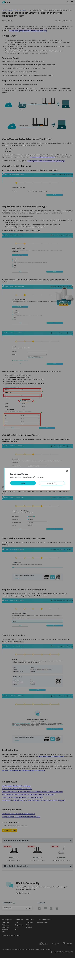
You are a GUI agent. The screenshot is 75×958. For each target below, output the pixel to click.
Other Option (51, 483)
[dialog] (37, 479)
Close (67, 471)
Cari (23, 483)
